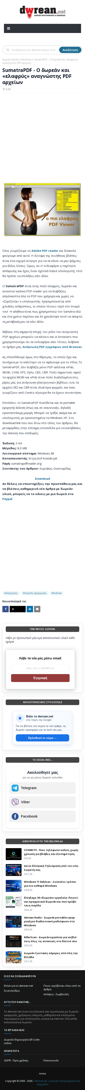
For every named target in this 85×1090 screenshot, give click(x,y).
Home (42, 1073)
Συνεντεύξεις (12, 990)
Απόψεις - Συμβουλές (56, 994)
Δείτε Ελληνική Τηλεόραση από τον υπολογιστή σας (51, 868)
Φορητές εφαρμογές (34, 593)
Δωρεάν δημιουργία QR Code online (22, 1041)
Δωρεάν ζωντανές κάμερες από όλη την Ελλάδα (50, 955)
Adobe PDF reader (44, 251)
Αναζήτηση (70, 50)
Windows (26, 59)
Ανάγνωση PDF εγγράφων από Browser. (53, 347)
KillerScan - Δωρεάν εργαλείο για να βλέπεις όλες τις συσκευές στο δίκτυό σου (50, 939)
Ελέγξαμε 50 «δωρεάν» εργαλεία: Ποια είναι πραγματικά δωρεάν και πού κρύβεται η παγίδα (51, 901)
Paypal (7, 499)
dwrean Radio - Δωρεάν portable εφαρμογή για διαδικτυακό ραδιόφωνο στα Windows (50, 921)
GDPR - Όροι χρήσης (16, 1060)
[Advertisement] (42, 140)
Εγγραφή (40, 678)
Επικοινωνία (51, 1060)
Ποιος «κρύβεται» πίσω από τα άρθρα (61, 987)
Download (42, 479)
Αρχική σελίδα (10, 59)
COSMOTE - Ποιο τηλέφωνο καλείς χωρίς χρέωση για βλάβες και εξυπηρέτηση (51, 852)
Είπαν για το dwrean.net (18, 985)
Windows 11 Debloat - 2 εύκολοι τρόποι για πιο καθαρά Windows (50, 884)
